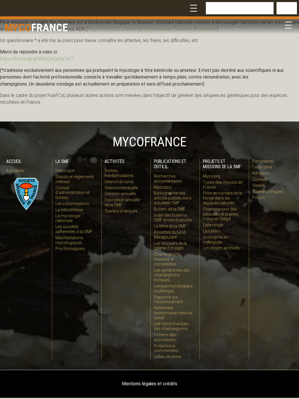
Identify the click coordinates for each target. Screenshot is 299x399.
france (49, 27)
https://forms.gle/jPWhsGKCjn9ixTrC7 (37, 59)
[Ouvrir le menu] (193, 8)
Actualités (15, 170)
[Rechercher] (287, 8)
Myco (18, 27)
